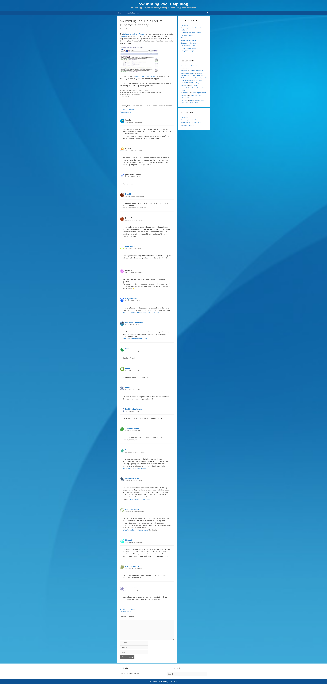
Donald (128, 194)
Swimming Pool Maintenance (145, 76)
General (124, 90)
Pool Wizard (185, 117)
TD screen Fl (185, 93)
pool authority (136, 92)
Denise (127, 387)
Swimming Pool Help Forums (134, 34)
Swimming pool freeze (188, 40)
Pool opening (126, 96)
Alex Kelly (184, 71)
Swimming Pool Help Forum (190, 120)
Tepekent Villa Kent (187, 125)
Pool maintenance (132, 90)
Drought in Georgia (187, 51)
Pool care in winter (187, 35)
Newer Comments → (127, 112)
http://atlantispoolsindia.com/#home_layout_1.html (142, 312)
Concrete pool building (188, 46)
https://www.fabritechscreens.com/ (136, 530)
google (124, 92)
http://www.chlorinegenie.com (140, 499)
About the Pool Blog (132, 13)
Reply (140, 122)
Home (120, 13)
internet (129, 92)
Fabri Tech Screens (132, 509)
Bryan (127, 368)
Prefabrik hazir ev (187, 78)
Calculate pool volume (188, 43)
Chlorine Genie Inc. (132, 478)
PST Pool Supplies (132, 566)
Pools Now (184, 83)
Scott (127, 349)
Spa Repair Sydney (132, 428)
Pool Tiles (184, 100)
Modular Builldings (187, 73)
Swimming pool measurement (131, 94)
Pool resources (143, 90)
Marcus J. (128, 540)
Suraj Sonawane (131, 299)
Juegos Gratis (185, 88)
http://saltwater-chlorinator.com (135, 339)
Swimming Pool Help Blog (163, 4)
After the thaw (185, 38)
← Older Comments (127, 110)
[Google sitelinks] (139, 72)
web (160, 92)
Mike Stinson (130, 246)
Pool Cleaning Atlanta (133, 409)
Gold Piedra (185, 66)
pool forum (145, 92)
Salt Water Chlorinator (134, 323)
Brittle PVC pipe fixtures (189, 48)
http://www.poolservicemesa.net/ (135, 468)
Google (124, 36)
